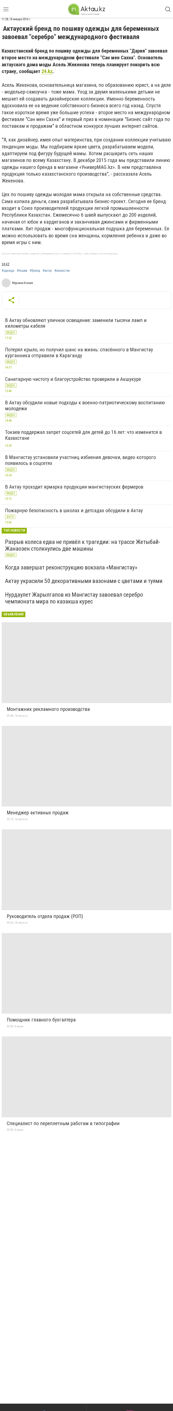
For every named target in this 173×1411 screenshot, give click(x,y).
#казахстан (62, 271)
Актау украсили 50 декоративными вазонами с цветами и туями (83, 580)
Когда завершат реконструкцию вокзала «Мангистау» (71, 567)
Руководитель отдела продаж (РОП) (45, 916)
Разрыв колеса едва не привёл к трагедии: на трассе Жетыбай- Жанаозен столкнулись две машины (82, 545)
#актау (47, 271)
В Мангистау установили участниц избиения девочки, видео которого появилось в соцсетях (80, 460)
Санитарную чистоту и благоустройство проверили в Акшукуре (73, 379)
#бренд (35, 271)
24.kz (47, 71)
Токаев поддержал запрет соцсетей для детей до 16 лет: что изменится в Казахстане (83, 435)
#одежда (8, 271)
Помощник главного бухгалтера (41, 1020)
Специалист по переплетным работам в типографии (63, 1123)
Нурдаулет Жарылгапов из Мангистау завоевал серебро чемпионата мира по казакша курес (74, 598)
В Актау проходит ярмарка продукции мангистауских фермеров (74, 487)
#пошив (22, 271)
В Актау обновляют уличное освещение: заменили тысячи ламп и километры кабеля (76, 323)
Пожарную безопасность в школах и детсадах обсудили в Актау (74, 510)
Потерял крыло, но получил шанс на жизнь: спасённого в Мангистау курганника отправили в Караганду (79, 353)
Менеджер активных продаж (38, 813)
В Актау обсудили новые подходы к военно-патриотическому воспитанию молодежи (85, 405)
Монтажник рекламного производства (48, 709)
